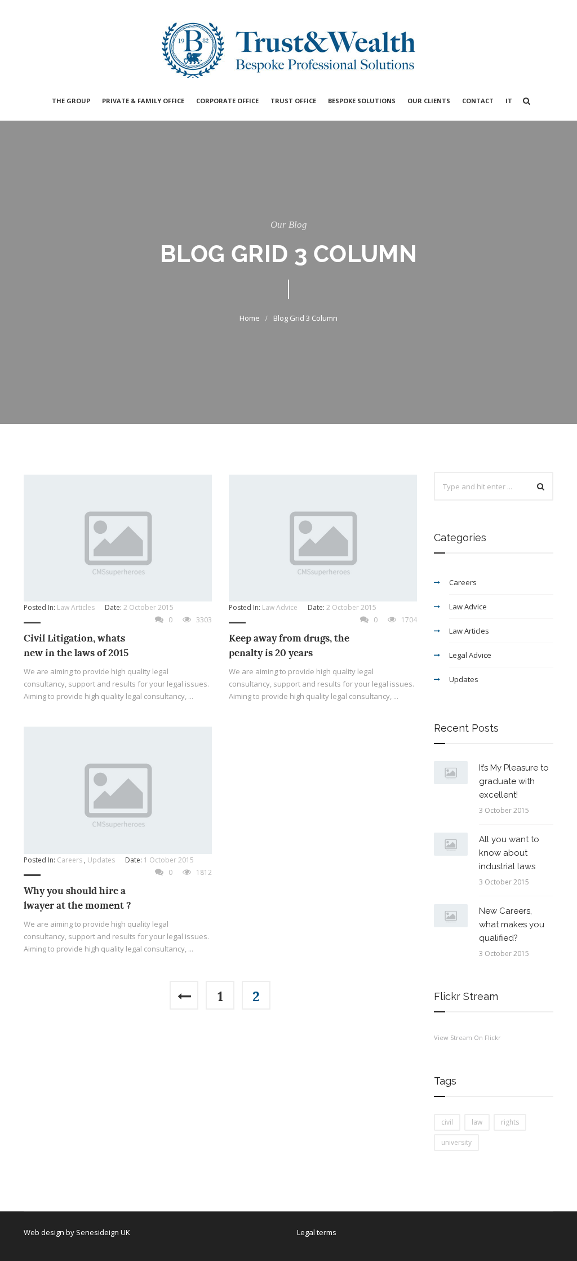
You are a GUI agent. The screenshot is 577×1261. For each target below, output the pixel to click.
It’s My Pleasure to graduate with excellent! (514, 781)
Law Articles (76, 607)
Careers (69, 860)
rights (510, 1122)
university (456, 1142)
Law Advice (280, 607)
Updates (101, 860)
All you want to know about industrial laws (509, 852)
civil (447, 1122)
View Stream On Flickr (467, 1037)
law (477, 1122)
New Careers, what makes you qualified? (511, 924)
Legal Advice (470, 655)
